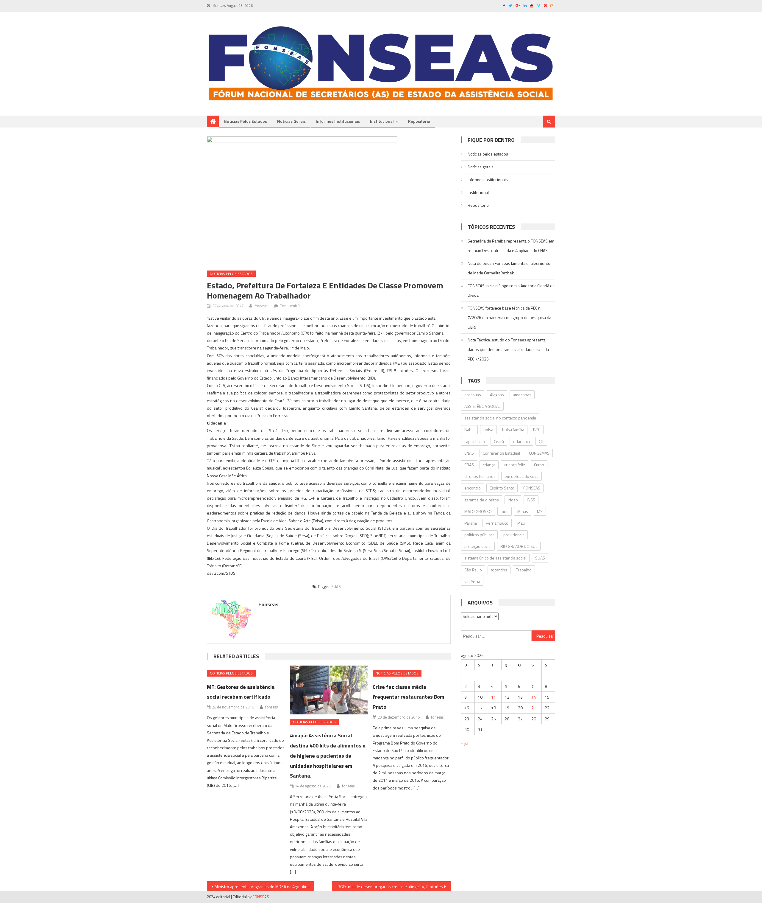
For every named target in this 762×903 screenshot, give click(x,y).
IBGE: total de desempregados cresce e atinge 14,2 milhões (390, 886)
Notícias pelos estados (245, 121)
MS (540, 511)
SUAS (336, 587)
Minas (522, 511)
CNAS (469, 453)
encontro (472, 488)
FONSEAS (531, 488)
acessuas (472, 394)
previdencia (513, 534)
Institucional (382, 121)
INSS (531, 500)
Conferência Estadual (501, 453)
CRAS (469, 464)
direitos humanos (480, 476)
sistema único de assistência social (495, 558)
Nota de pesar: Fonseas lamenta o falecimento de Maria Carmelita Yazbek (509, 268)
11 (493, 697)
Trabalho (524, 570)
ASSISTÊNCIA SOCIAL (482, 406)
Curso (539, 464)
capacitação (474, 441)
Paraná (470, 523)
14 (533, 697)
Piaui (521, 523)
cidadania (521, 441)
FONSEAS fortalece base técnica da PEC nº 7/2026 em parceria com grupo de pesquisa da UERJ (509, 317)
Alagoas (497, 394)
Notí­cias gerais (291, 121)
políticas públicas (479, 534)
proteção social (477, 546)
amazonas (522, 394)
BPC (536, 429)
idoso (513, 500)
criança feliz (514, 464)
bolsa (488, 429)
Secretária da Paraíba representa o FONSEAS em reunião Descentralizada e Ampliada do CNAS (511, 246)
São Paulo (473, 570)
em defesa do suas (521, 476)
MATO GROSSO (478, 511)
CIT (541, 441)
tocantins (499, 570)
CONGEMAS (539, 453)
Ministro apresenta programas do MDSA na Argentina (262, 886)
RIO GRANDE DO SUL (518, 546)
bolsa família (513, 429)
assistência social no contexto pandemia (500, 418)
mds (504, 511)
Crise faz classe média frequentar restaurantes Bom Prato (408, 697)
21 (533, 708)
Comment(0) (290, 306)
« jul (464, 743)
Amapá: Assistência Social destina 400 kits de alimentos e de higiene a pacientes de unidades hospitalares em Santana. (328, 755)
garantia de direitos (481, 500)
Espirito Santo (502, 488)
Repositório (419, 121)
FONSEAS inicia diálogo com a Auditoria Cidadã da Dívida (511, 290)
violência (472, 581)
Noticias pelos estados (231, 273)
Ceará (499, 441)
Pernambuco (497, 523)
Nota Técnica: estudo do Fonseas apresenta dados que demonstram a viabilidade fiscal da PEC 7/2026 (508, 349)
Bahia (469, 429)
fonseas (260, 306)
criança (489, 464)
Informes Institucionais (338, 121)
